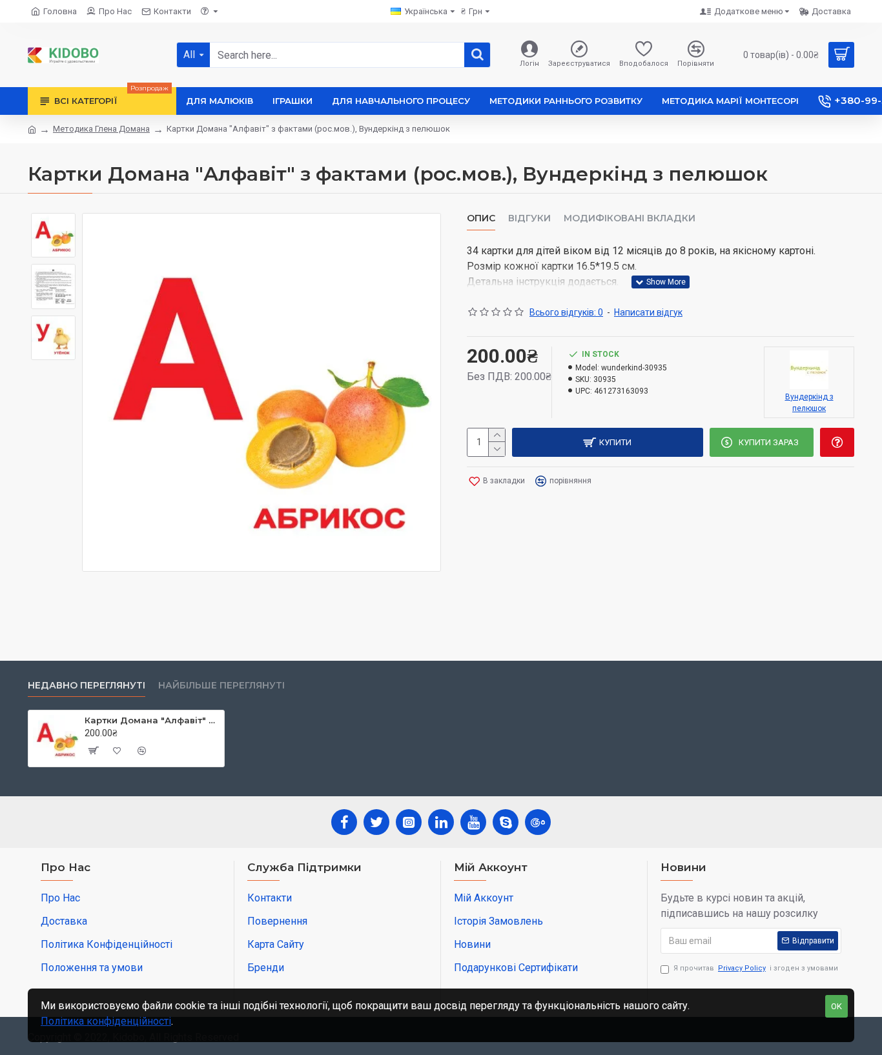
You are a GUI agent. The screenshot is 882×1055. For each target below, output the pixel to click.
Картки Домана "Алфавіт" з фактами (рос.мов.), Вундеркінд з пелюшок (152, 720)
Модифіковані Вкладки (629, 218)
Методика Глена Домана (101, 129)
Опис (481, 218)
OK (836, 1006)
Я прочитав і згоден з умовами (755, 968)
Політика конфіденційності (106, 1021)
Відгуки (529, 218)
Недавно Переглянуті (86, 685)
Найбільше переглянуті (221, 685)
